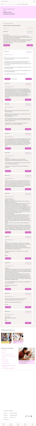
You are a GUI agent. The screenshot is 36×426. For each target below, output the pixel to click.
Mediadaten (6, 415)
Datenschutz (6, 417)
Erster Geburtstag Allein (6, 363)
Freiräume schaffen (5, 361)
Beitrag (12, 54)
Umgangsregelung (5, 359)
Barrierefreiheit (6, 419)
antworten (8, 78)
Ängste (3, 352)
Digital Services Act (13, 417)
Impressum (5, 413)
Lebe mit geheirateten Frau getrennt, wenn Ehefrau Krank (9, 366)
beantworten (7, 45)
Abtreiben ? (4, 357)
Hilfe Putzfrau (4, 350)
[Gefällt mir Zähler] (30, 45)
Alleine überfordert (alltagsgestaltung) (8, 368)
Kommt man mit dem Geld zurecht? (7, 354)
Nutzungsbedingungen (13, 415)
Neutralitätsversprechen (13, 413)
